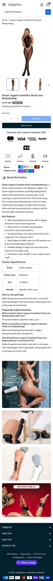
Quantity (6, 113)
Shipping (6, 106)
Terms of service (39, 554)
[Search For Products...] (48, 12)
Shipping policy (19, 557)
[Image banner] (26, 384)
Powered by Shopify (36, 572)
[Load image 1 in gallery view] (13, 84)
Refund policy (12, 554)
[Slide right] (48, 85)
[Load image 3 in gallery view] (40, 84)
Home (4, 20)
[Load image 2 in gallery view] (26, 84)
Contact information (35, 557)
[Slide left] (4, 85)
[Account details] (42, 5)
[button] (4, 4)
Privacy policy (25, 554)
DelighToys (21, 572)
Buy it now (26, 125)
